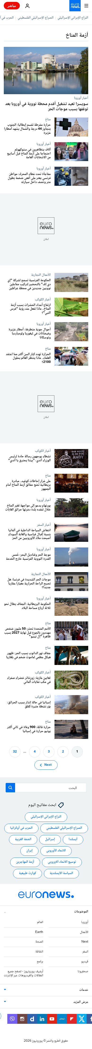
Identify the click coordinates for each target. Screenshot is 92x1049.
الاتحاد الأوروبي (56, 851)
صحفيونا (83, 971)
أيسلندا (73, 839)
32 (15, 752)
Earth (39, 932)
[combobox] (46, 787)
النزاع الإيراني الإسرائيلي (73, 18)
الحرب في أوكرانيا (21, 828)
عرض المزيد (80, 1002)
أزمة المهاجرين (25, 862)
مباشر (12, 6)
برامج (40, 961)
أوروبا (84, 922)
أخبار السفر (44, 525)
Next (48, 765)
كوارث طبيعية (27, 873)
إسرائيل (50, 839)
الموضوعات (81, 912)
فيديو (84, 961)
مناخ (48, 119)
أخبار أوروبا (81, 98)
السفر (85, 952)
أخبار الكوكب (43, 299)
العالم (40, 922)
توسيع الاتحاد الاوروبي (62, 862)
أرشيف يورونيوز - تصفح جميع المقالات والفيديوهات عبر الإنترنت (23, 973)
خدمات (83, 990)
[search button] (10, 787)
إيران (29, 851)
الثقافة (39, 952)
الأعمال (84, 932)
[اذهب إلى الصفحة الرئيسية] (75, 5)
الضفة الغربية (23, 839)
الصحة (39, 942)
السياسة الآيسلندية (61, 873)
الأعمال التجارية (41, 275)
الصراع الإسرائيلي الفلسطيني (36, 18)
